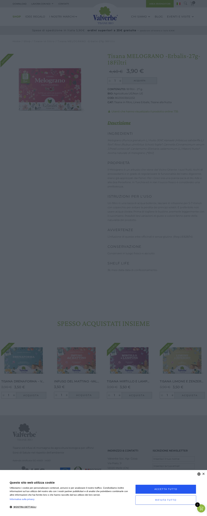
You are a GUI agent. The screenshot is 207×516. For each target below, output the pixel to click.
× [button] (203, 474)
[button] (71, 507)
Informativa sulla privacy (22, 499)
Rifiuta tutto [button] (165, 500)
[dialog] (103, 493)
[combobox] (199, 474)
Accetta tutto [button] (165, 489)
